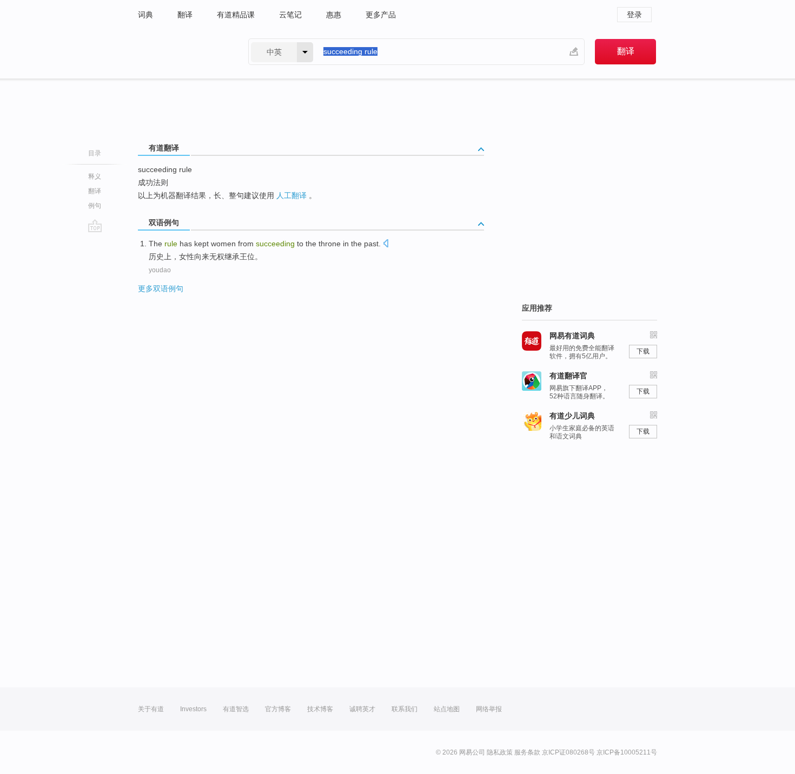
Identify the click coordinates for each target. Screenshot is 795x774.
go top (95, 225)
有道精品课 (236, 14)
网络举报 (489, 709)
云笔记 (290, 14)
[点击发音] (385, 244)
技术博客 (320, 709)
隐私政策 (500, 752)
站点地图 (447, 709)
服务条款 (527, 752)
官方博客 (278, 709)
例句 (94, 205)
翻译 (185, 14)
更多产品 (381, 14)
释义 (94, 176)
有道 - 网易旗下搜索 (182, 52)
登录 (634, 14)
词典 (145, 14)
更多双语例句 (160, 288)
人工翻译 (291, 195)
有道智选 (236, 709)
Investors (193, 709)
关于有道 (151, 709)
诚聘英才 (362, 709)
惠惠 (333, 14)
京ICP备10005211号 (627, 752)
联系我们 (405, 709)
